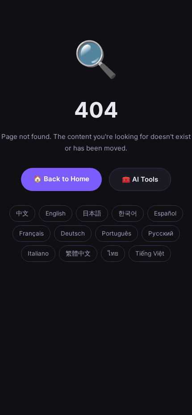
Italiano (38, 253)
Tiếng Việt (149, 253)
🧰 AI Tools (140, 179)
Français (31, 233)
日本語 (92, 213)
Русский (160, 233)
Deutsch (73, 233)
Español (165, 213)
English (56, 213)
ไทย (113, 253)
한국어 (127, 213)
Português (116, 233)
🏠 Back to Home (61, 179)
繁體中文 (78, 253)
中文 (22, 213)
